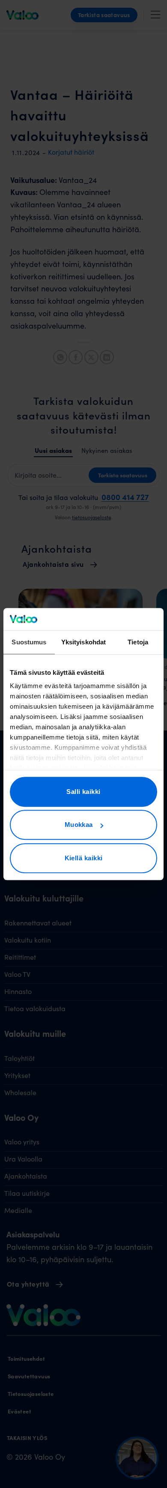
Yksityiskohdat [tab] (83, 642)
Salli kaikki (83, 791)
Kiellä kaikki (84, 858)
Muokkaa (79, 825)
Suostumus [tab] (29, 642)
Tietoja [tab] (138, 642)
